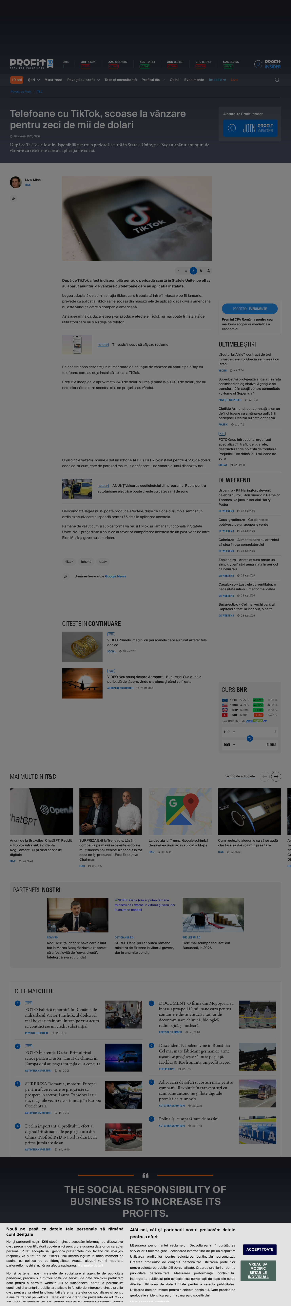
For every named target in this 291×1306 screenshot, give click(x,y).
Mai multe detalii (90, 1265)
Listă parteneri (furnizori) (149, 1302)
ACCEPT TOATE (259, 1249)
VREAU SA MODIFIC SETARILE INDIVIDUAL (258, 1270)
